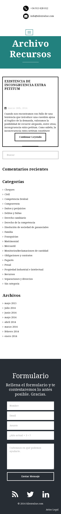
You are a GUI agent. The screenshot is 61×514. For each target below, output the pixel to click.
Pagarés (9, 260)
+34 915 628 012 (39, 8)
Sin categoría (12, 283)
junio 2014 (10, 312)
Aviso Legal (52, 509)
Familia (9, 232)
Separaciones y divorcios (19, 279)
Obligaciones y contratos (18, 255)
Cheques (9, 189)
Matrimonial (12, 241)
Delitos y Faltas (13, 213)
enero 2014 (11, 336)
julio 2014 (10, 308)
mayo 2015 (10, 303)
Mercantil (10, 246)
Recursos (10, 274)
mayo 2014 (10, 317)
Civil (7, 194)
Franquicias (11, 236)
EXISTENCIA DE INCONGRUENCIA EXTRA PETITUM (25, 85)
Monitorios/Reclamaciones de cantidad (26, 250)
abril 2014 (10, 322)
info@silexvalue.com (42, 16)
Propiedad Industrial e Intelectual (24, 269)
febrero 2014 (12, 331)
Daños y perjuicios (15, 208)
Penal (8, 265)
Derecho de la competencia (20, 222)
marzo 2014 (11, 326)
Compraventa (12, 203)
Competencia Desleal (16, 199)
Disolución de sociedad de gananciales (26, 227)
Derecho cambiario (15, 218)
